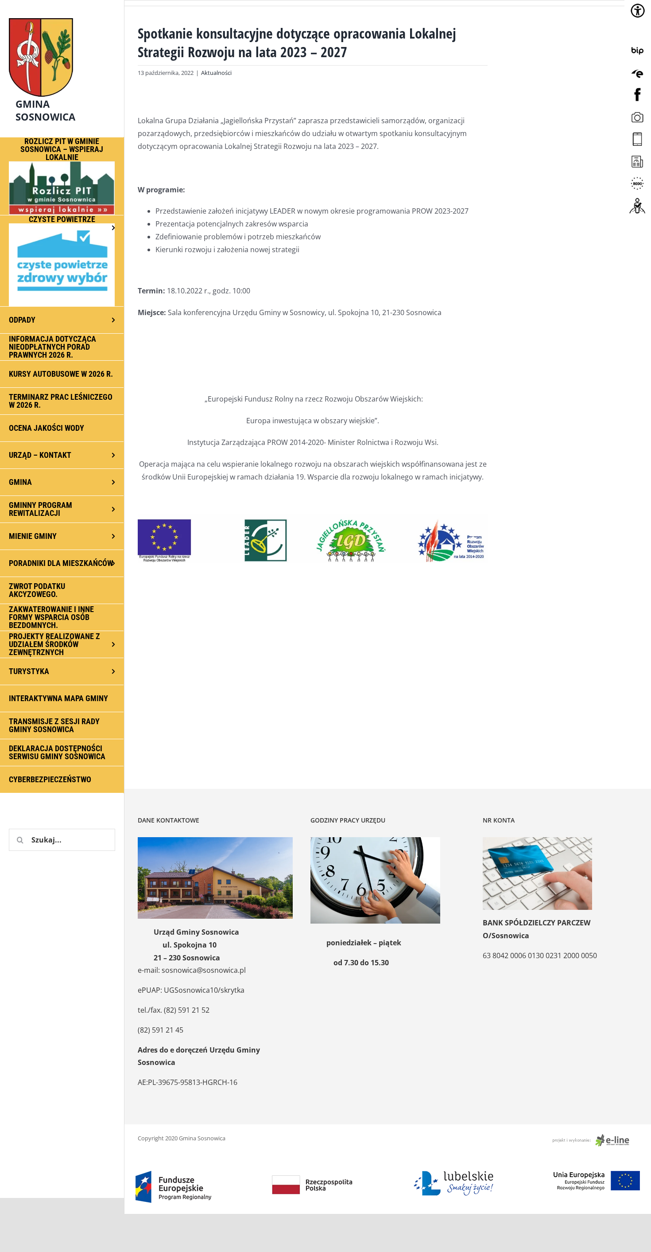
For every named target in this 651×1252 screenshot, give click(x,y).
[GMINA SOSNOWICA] (62, 16)
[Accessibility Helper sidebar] (637, 10)
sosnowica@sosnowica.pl (204, 970)
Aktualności (216, 73)
